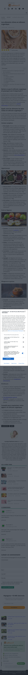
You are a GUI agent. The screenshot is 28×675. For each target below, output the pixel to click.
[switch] (23, 337)
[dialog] (14, 337)
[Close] (25, 312)
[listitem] (14, 334)
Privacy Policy (21, 363)
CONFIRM (8, 358)
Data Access (14, 363)
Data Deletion (6, 363)
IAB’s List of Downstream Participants (15, 330)
